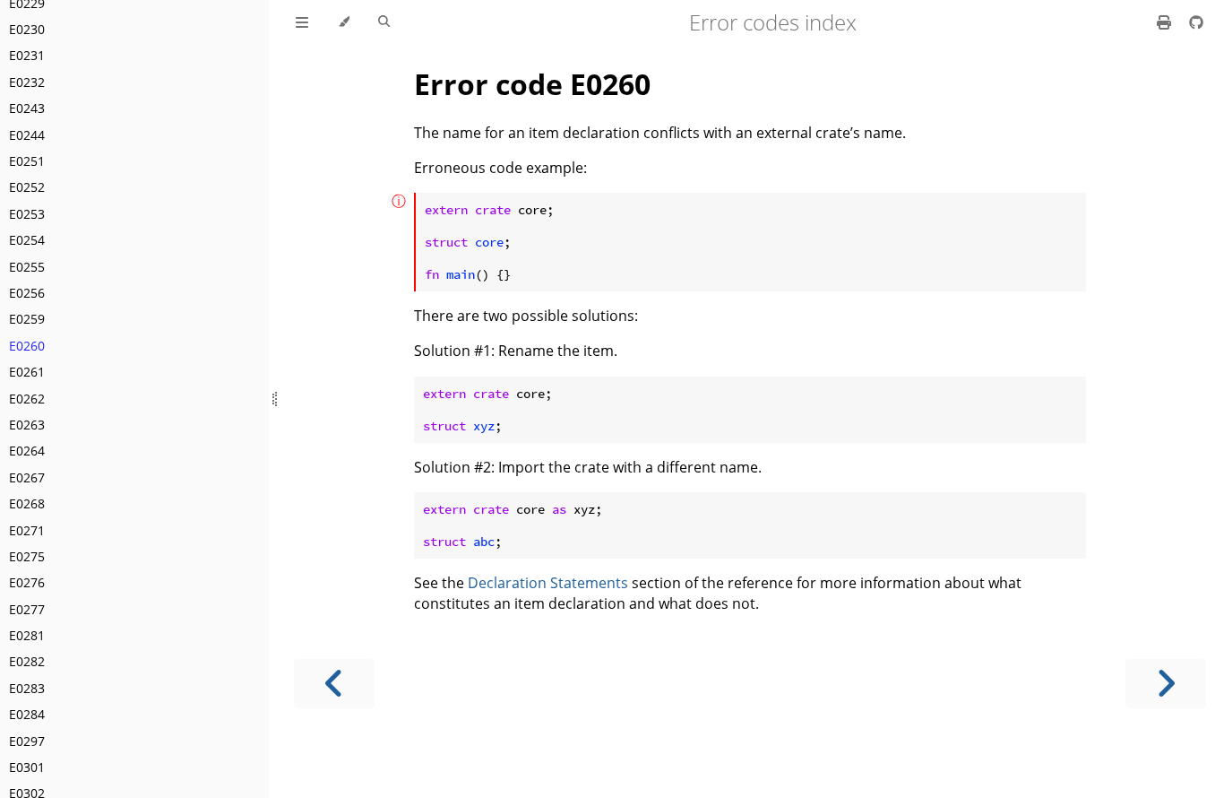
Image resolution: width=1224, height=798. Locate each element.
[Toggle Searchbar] (384, 22)
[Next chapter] (1165, 683)
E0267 (27, 477)
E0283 (27, 688)
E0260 (27, 345)
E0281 (27, 635)
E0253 (27, 213)
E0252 (27, 186)
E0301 (27, 767)
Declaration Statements (548, 583)
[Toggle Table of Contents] (301, 22)
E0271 (27, 530)
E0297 (27, 741)
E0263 (27, 424)
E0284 (27, 714)
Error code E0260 (532, 84)
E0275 (27, 556)
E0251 (27, 160)
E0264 (27, 450)
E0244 (27, 134)
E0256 (27, 292)
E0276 (27, 582)
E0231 (27, 55)
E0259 (27, 318)
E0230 (27, 29)
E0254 (27, 239)
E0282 (27, 661)
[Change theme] (343, 22)
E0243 (27, 108)
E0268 (27, 503)
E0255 (27, 266)
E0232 (27, 82)
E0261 (27, 371)
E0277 (27, 609)
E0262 (27, 398)
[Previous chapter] (334, 683)
